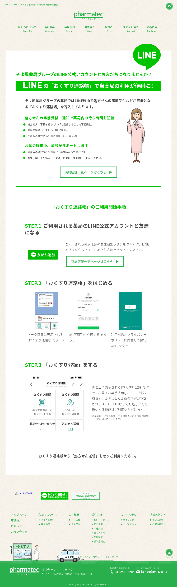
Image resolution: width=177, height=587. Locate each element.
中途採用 (98, 528)
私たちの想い (47, 520)
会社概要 (74, 514)
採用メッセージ (101, 520)
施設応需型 (157, 520)
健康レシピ (128, 520)
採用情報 (96, 514)
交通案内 (75, 524)
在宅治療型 (157, 524)
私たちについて (47, 514)
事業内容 (45, 524)
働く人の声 (99, 532)
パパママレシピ (131, 524)
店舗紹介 (16, 520)
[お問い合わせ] (169, 6)
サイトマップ (111, 557)
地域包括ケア (158, 514)
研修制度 (98, 537)
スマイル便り (128, 514)
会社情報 (75, 520)
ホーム (7, 4)
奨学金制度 (99, 541)
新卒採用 (98, 524)
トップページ (19, 514)
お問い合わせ (19, 532)
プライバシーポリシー (91, 557)
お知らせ (16, 526)
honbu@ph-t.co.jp (154, 571)
